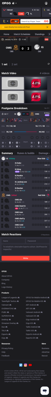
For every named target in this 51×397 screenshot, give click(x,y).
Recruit (45, 355)
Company (5, 279)
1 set (4, 64)
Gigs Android (31, 319)
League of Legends (9, 297)
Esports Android (32, 334)
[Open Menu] (46, 3)
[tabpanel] (25, 192)
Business (45, 348)
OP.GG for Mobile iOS (34, 301)
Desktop (5, 319)
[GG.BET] (14, 21)
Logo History (7, 287)
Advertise (45, 352)
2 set (14, 64)
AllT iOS (29, 308)
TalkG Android (32, 327)
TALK (4, 330)
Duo (3, 327)
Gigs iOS (29, 323)
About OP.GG (7, 276)
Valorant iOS (31, 316)
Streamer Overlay (9, 323)
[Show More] (14, 3)
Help (3, 352)
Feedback (5, 355)
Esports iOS (31, 338)
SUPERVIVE (6, 316)
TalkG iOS (30, 330)
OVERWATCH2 (8, 308)
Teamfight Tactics (9, 301)
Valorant (5, 305)
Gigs (3, 338)
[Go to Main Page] (6, 3)
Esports (5, 334)
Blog (3, 283)
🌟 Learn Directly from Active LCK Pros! (16, 27)
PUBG (4, 312)
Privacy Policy (7, 348)
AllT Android (31, 305)
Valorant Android (33, 312)
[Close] (47, 27)
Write (25, 258)
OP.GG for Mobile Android (36, 297)
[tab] (8, 153)
